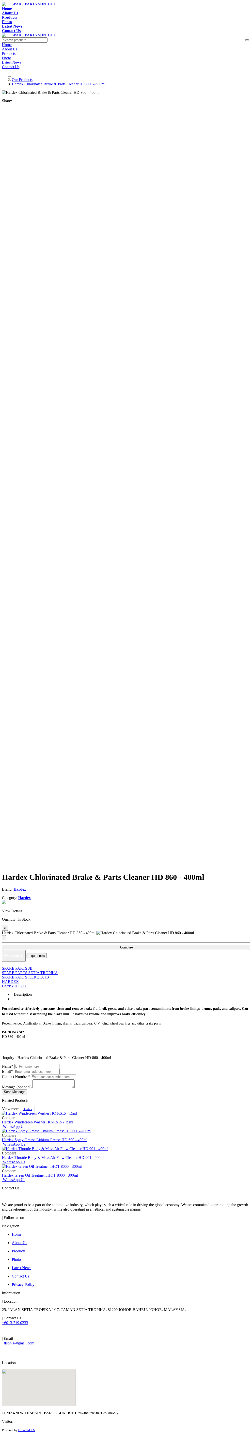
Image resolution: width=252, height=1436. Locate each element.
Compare (126, 947)
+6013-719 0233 (15, 1323)
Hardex (27, 1109)
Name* (7, 1066)
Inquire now (37, 956)
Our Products (22, 80)
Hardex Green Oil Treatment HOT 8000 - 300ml (40, 1175)
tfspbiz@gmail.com (18, 1343)
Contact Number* (16, 1076)
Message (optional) (17, 1087)
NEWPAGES (26, 1430)
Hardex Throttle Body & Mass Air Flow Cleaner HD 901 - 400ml (53, 1157)
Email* (7, 1071)
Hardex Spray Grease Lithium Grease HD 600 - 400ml (44, 1140)
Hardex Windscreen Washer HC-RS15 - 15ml (37, 1122)
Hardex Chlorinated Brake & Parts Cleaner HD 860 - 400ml (58, 84)
